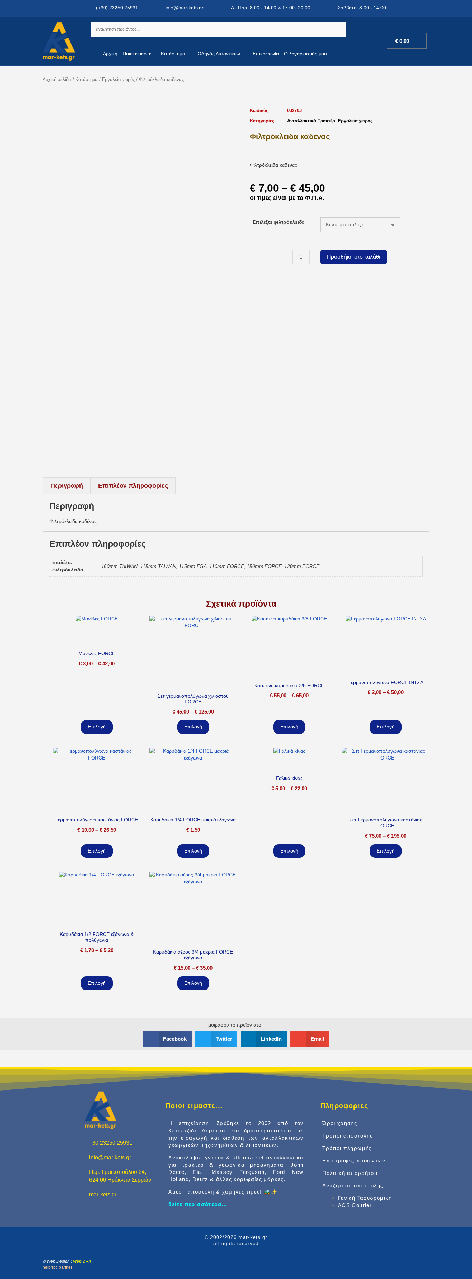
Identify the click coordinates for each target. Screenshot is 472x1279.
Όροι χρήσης (339, 1123)
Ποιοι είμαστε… (139, 53)
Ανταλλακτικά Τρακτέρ (311, 120)
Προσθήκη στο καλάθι (353, 257)
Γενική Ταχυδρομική (365, 1198)
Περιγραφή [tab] (66, 485)
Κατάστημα (173, 53)
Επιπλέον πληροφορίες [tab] (133, 485)
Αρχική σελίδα (57, 79)
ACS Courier (355, 1205)
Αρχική (110, 53)
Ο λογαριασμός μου (305, 53)
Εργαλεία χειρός (118, 79)
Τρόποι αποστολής (347, 1136)
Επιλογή (97, 726)
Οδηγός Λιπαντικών (219, 53)
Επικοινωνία (266, 53)
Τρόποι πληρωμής (347, 1148)
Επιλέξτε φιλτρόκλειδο (279, 222)
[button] (167, 1039)
